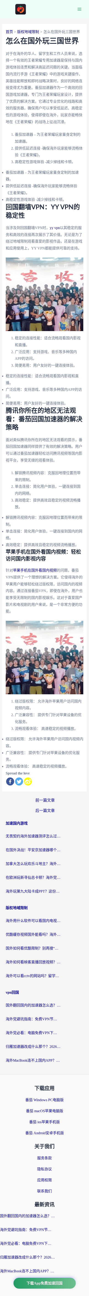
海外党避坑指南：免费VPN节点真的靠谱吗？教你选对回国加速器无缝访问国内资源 (33, 1019)
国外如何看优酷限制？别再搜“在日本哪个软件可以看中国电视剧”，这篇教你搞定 (33, 948)
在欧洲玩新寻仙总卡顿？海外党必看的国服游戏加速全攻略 (33, 877)
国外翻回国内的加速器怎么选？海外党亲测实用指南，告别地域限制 (33, 1005)
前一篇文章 (45, 800)
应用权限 (44, 1180)
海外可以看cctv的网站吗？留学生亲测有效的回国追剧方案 (33, 976)
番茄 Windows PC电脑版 (44, 1100)
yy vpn (55, 228)
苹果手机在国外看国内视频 (35, 570)
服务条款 (44, 1158)
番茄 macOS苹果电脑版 (44, 1111)
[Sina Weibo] (28, 781)
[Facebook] (10, 781)
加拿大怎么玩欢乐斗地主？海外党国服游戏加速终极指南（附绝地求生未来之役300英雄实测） (33, 864)
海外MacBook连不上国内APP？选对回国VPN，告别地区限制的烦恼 (33, 1060)
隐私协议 (44, 1169)
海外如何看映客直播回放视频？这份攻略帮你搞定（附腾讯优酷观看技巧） (33, 962)
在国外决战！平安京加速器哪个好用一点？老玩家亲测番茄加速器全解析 (33, 850)
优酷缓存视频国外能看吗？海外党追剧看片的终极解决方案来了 (33, 934)
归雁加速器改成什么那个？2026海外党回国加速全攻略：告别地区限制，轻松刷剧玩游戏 (33, 1047)
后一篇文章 (45, 811)
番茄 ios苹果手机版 (44, 1122)
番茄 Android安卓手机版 (44, 1133)
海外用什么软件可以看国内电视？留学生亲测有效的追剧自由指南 (33, 921)
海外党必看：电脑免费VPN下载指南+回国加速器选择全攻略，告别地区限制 (33, 1033)
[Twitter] (19, 781)
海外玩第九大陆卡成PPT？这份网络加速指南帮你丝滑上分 (33, 891)
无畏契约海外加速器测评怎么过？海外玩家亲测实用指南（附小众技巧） (33, 836)
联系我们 (44, 1191)
